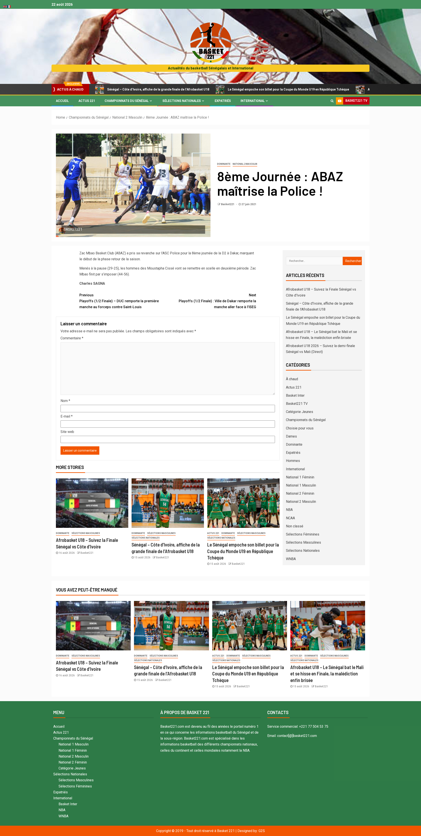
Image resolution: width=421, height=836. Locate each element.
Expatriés (223, 101)
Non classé (294, 526)
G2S (262, 831)
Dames (291, 436)
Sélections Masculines (85, 533)
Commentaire (72, 338)
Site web (67, 432)
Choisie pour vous (300, 428)
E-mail (67, 416)
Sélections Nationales (181, 101)
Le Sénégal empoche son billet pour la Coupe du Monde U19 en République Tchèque (250, 89)
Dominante (223, 164)
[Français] (9, 6)
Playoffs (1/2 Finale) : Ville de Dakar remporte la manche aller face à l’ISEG (217, 301)
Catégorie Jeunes (299, 412)
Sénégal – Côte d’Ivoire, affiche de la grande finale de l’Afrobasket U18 (120, 89)
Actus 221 (86, 101)
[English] (5, 6)
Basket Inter (295, 395)
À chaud (292, 379)
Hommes (293, 461)
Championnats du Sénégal (127, 101)
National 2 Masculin (245, 164)
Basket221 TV (297, 404)
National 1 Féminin (300, 477)
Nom (65, 401)
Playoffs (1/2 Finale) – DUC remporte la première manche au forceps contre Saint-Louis (119, 301)
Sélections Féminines (302, 534)
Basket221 (228, 204)
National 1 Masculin (301, 485)
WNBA (291, 559)
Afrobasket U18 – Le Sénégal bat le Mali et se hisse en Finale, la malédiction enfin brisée (327, 673)
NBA (289, 510)
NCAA (290, 518)
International (253, 101)
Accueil (62, 101)
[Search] (332, 101)
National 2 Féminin (300, 493)
